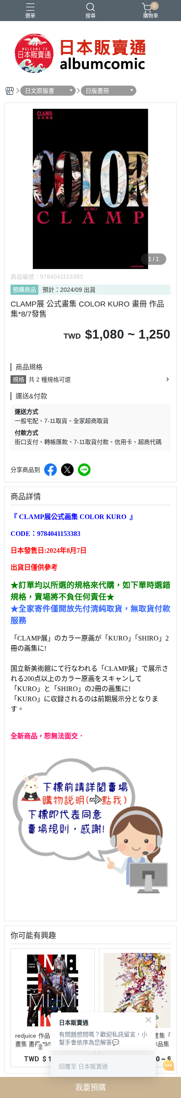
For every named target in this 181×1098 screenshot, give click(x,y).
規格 (18, 379)
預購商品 (24, 289)
